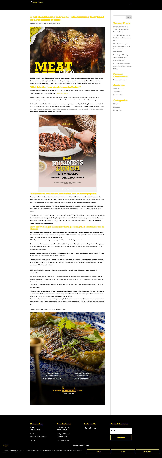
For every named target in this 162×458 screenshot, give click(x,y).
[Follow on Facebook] (86, 428)
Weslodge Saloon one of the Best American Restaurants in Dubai (122, 37)
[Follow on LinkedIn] (95, 428)
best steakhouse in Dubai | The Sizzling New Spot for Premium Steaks (121, 29)
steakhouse (56, 23)
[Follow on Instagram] (90, 428)
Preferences (147, 451)
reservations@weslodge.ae (38, 436)
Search (129, 17)
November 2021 (118, 95)
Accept (98, 451)
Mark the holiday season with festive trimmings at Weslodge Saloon (122, 66)
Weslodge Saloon (37, 23)
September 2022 (118, 88)
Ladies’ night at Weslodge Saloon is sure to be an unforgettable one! (121, 57)
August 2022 (117, 91)
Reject (123, 451)
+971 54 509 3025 (35, 430)
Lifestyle (115, 104)
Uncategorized (117, 110)
